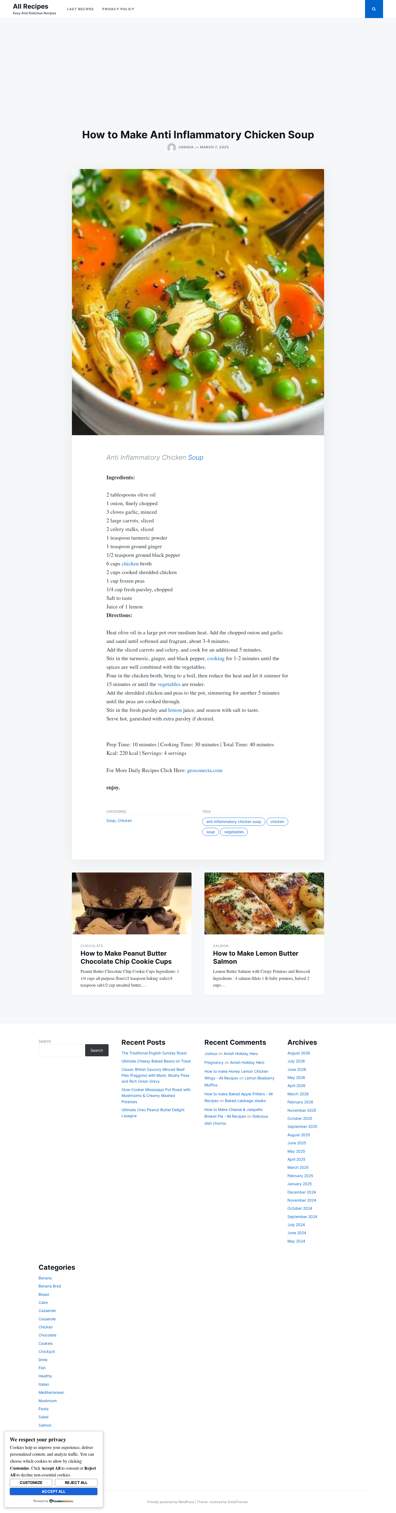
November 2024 (301, 1200)
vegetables (169, 684)
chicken (130, 563)
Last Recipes (80, 9)
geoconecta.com (205, 770)
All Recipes (30, 6)
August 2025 (298, 1134)
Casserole (47, 1310)
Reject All (76, 1482)
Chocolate (92, 946)
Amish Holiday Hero (241, 1053)
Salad (43, 1417)
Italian (44, 1384)
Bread (44, 1294)
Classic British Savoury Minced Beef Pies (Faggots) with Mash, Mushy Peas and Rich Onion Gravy (155, 1075)
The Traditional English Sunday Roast (154, 1053)
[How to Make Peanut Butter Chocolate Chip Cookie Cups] (132, 903)
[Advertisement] (198, 73)
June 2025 (296, 1143)
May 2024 (296, 1241)
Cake (43, 1302)
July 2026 (296, 1061)
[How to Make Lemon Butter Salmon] (264, 903)
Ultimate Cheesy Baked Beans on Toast (156, 1061)
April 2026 (296, 1085)
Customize (31, 1482)
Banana (45, 1278)
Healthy (45, 1376)
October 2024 (299, 1208)
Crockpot (47, 1351)
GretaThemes (238, 1502)
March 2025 (298, 1167)
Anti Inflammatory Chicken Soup (233, 821)
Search (45, 1041)
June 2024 (296, 1232)
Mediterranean (51, 1392)
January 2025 (299, 1183)
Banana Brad (50, 1286)
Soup (195, 457)
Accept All (53, 1491)
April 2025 (296, 1159)
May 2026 (296, 1077)
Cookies (46, 1343)
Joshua (186, 147)
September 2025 (302, 1126)
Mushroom (48, 1400)
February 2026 (300, 1102)
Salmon (221, 946)
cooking (216, 658)
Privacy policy (118, 9)
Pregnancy (214, 1062)
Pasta (43, 1408)
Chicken (125, 820)
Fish (42, 1368)
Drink (43, 1359)
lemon (175, 709)
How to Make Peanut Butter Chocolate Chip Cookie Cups (126, 957)
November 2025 (301, 1110)
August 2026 (298, 1053)
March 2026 (298, 1094)
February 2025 (300, 1175)
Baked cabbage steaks (245, 1100)
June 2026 (296, 1069)
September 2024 (302, 1216)
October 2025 (299, 1118)
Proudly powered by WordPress (171, 1502)
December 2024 (301, 1192)
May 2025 (296, 1151)
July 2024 (296, 1224)
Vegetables (234, 831)
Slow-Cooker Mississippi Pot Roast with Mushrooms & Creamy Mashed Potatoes (155, 1095)
